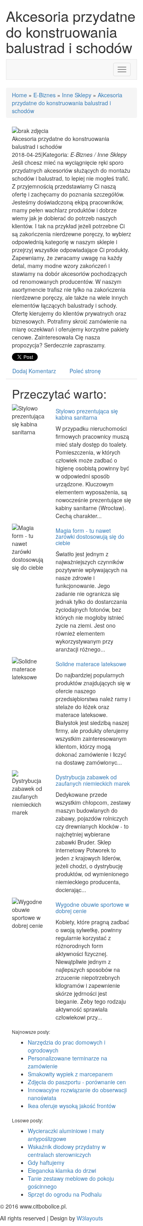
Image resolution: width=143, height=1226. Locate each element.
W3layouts (90, 1218)
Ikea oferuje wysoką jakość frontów (72, 1106)
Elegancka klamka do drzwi (62, 1170)
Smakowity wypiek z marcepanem (70, 1074)
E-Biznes (44, 95)
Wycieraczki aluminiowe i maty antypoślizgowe (66, 1135)
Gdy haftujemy (46, 1162)
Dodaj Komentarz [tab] (34, 371)
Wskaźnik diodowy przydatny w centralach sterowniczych (67, 1151)
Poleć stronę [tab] (85, 371)
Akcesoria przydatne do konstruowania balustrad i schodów (67, 103)
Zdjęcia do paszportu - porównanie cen (77, 1082)
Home (19, 95)
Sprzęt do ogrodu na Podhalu (65, 1194)
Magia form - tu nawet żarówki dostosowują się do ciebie (90, 536)
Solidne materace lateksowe (91, 664)
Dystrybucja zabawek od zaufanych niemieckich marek (93, 780)
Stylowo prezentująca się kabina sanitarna (87, 414)
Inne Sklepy (76, 95)
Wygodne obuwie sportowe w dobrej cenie (92, 907)
